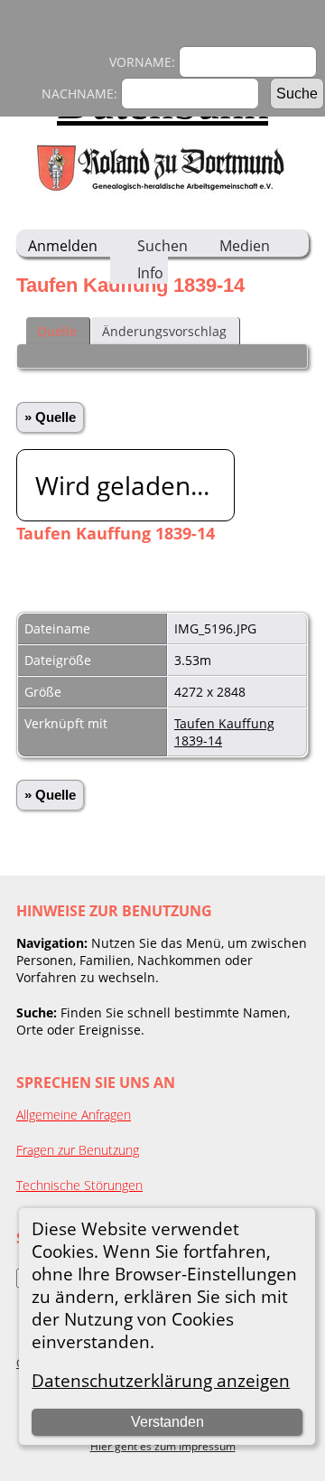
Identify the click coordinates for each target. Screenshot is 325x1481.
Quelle (57, 331)
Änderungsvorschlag (164, 331)
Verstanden (167, 1421)
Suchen (162, 246)
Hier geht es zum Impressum (163, 1446)
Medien (244, 246)
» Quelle (50, 417)
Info (150, 273)
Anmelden (63, 246)
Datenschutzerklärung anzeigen (161, 1380)
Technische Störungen (79, 1185)
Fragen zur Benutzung (77, 1149)
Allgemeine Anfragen (73, 1114)
